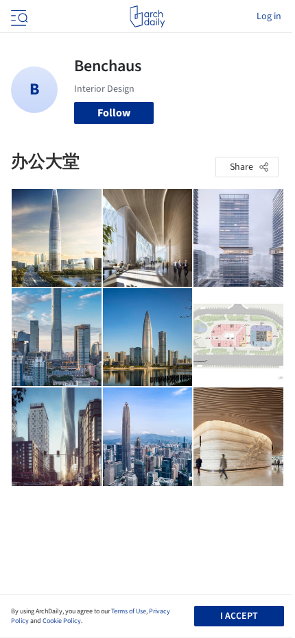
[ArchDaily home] (147, 16)
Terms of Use (128, 611)
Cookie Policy (62, 621)
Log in (269, 16)
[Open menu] (17, 16)
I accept (239, 616)
